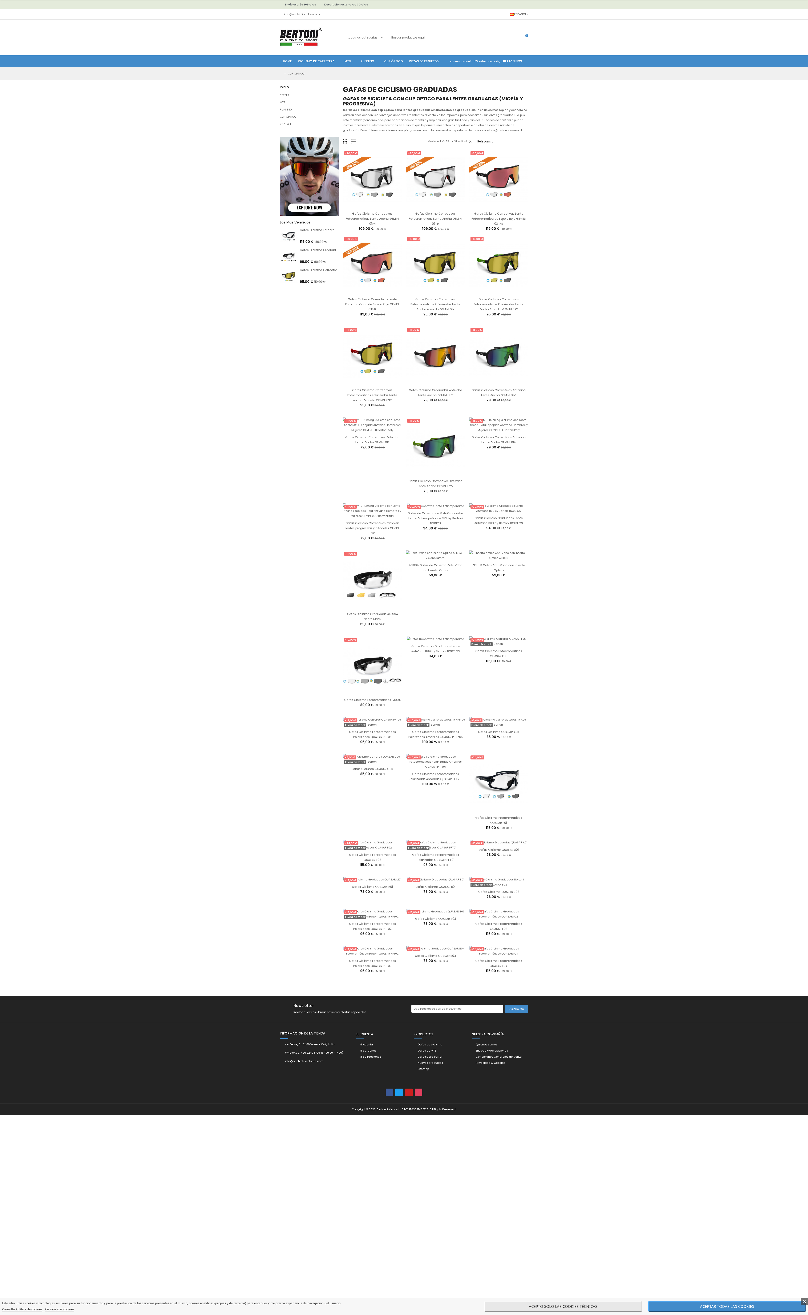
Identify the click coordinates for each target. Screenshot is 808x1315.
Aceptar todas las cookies (727, 1306)
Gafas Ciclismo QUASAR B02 (498, 892)
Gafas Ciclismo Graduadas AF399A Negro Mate (334, 250)
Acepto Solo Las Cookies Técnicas (563, 1306)
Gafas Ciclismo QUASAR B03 (435, 919)
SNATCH (285, 124)
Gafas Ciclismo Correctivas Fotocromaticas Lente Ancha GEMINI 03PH (435, 218)
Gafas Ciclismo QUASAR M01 (372, 887)
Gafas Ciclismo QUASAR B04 (435, 956)
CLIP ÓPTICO (288, 117)
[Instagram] (418, 1092)
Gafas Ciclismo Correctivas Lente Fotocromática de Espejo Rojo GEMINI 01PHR (372, 304)
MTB (282, 102)
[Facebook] (389, 1092)
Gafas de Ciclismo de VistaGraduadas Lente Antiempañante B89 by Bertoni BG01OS (435, 518)
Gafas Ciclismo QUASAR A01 (498, 850)
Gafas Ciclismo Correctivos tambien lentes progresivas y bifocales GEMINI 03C (372, 528)
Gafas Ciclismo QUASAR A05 (498, 732)
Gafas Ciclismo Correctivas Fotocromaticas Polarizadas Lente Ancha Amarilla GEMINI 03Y (372, 395)
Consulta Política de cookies (22, 1309)
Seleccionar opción (368, 606)
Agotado (494, 644)
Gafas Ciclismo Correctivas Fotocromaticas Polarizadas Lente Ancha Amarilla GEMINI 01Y (435, 304)
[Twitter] (399, 1092)
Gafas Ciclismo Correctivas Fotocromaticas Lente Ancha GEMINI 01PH (372, 218)
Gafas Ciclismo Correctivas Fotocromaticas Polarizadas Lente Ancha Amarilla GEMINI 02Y (499, 304)
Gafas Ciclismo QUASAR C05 (372, 769)
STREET (284, 95)
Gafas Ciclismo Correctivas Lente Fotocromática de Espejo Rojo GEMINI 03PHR (499, 218)
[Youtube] (409, 1092)
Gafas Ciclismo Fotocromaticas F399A (372, 700)
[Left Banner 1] (309, 134)
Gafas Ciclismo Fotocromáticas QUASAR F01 (332, 230)
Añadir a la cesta (368, 206)
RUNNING (286, 110)
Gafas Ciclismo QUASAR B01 (436, 887)
